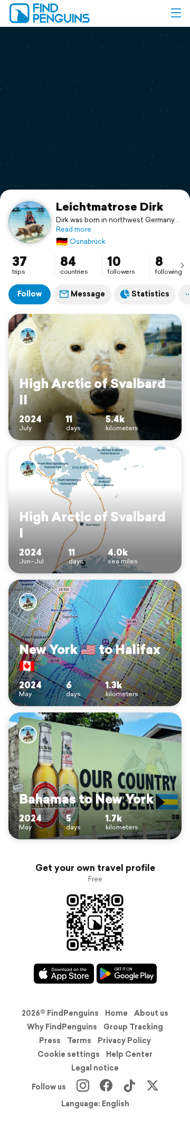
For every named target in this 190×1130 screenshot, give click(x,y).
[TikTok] (129, 1087)
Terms (79, 1040)
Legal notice (95, 1068)
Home (116, 1013)
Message (88, 294)
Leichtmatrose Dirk (109, 206)
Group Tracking (133, 1027)
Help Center (129, 1054)
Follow (29, 294)
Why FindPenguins (62, 1027)
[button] (176, 13)
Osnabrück (81, 241)
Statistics (150, 294)
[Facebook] (106, 1087)
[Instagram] (83, 1087)
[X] (152, 1087)
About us (151, 1013)
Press (50, 1040)
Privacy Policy (124, 1040)
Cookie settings (68, 1054)
